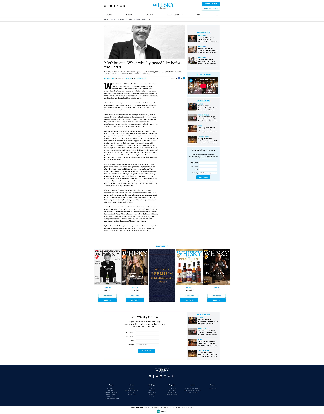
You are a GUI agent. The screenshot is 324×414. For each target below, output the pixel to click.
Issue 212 (189, 287)
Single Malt (152, 392)
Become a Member (211, 3)
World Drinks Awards (192, 388)
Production (131, 394)
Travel (200, 104)
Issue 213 (135, 287)
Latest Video (203, 74)
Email (196, 169)
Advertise (111, 390)
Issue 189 (129, 78)
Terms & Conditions (111, 392)
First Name (194, 162)
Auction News (203, 137)
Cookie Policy (111, 396)
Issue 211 (216, 287)
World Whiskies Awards (192, 390)
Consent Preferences (111, 398)
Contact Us (111, 388)
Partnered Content (131, 390)
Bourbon (151, 394)
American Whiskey (172, 394)
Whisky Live (213, 388)
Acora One (189, 407)
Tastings (129, 15)
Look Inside (107, 296)
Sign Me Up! (203, 177)
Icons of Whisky (192, 392)
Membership (172, 392)
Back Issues (172, 390)
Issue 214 (107, 287)
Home (106, 19)
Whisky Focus (203, 115)
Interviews (131, 392)
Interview (202, 35)
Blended (152, 390)
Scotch (151, 396)
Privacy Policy (111, 394)
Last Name (194, 166)
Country (195, 173)
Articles (109, 15)
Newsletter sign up (211, 8)
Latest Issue (172, 388)
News (200, 126)
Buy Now (107, 300)
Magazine (150, 15)
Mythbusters (110, 78)
